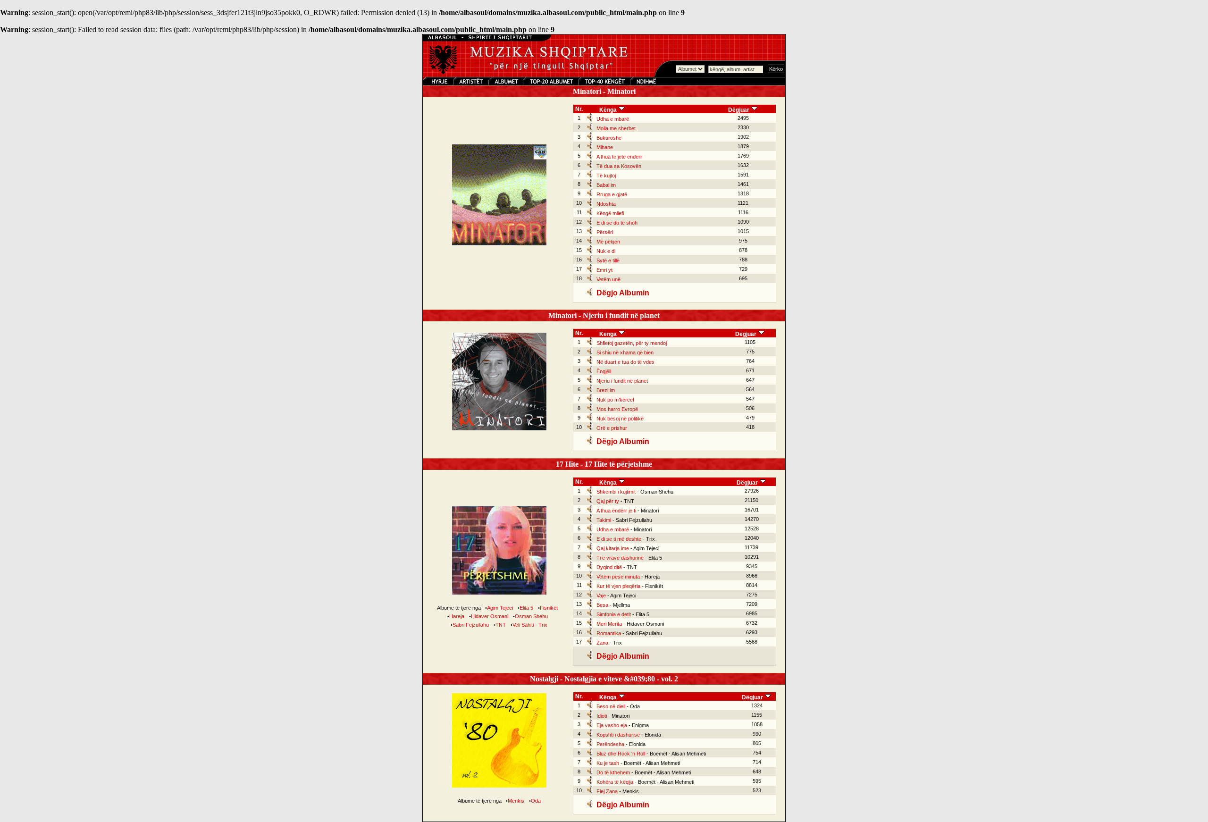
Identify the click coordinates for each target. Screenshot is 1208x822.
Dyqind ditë (609, 567)
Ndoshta (606, 204)
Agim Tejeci (500, 608)
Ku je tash (607, 763)
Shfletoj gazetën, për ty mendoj (631, 343)
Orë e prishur (611, 428)
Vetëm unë (608, 279)
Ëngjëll (603, 371)
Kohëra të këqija (614, 782)
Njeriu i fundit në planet (622, 381)
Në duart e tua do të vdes (625, 362)
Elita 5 (526, 608)
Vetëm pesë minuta (618, 576)
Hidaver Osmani (489, 616)
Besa (602, 605)
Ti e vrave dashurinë (620, 558)
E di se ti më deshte (618, 539)
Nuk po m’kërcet (615, 400)
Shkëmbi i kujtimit (616, 492)
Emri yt (604, 270)
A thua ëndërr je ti (616, 510)
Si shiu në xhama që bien (625, 352)
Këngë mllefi (610, 213)
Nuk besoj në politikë (620, 418)
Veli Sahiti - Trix (529, 625)
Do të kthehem (613, 772)
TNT (500, 625)
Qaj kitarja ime (612, 548)
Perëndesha (610, 744)
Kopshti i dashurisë (618, 735)
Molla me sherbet (616, 128)
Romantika (608, 633)
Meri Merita (609, 624)
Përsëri (604, 232)
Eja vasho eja (611, 725)
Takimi (603, 520)
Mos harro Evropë (617, 409)
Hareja (456, 616)
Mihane (604, 147)
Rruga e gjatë (611, 194)
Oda (536, 801)
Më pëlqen (608, 241)
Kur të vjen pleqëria (618, 586)
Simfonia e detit (613, 614)
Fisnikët (549, 608)
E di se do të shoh (617, 223)
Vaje (601, 595)
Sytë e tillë (608, 260)
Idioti (601, 716)
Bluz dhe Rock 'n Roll (620, 753)
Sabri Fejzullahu (471, 625)
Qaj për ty (607, 501)
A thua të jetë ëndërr (619, 156)
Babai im (606, 185)
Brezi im (605, 390)
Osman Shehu (531, 616)
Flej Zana (607, 791)
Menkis (516, 801)
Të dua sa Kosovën (618, 166)
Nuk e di (605, 251)
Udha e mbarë (612, 119)
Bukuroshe (608, 138)
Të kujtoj (606, 175)
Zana (602, 643)
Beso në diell (610, 706)
